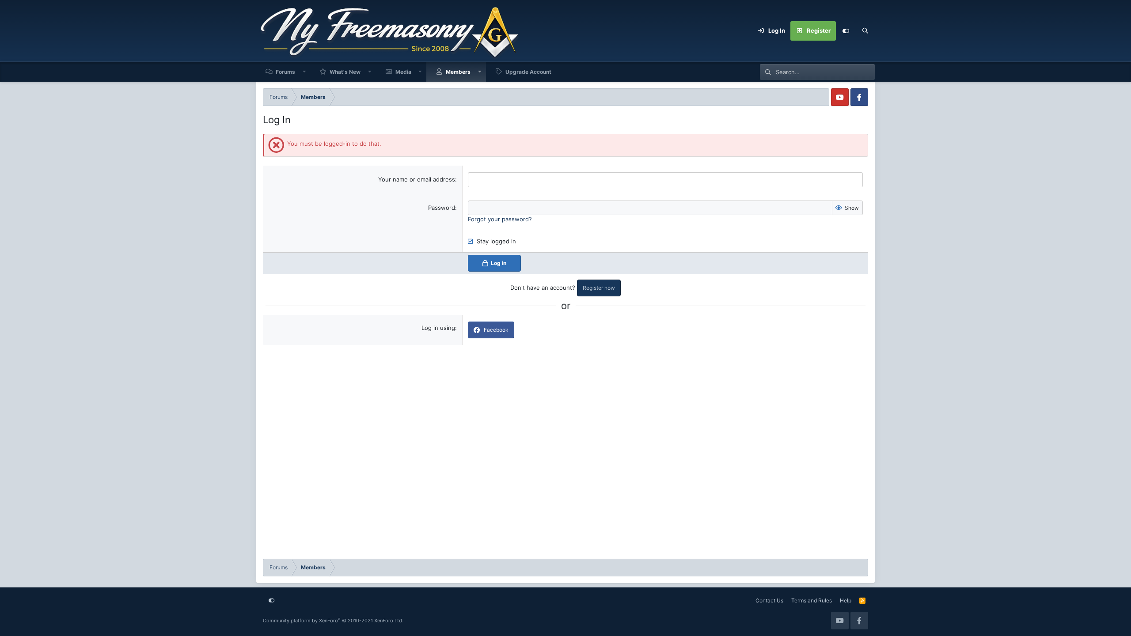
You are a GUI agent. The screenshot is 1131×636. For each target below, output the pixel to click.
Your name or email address (416, 179)
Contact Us (769, 600)
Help (845, 600)
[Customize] (845, 31)
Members (458, 71)
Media (403, 71)
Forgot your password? (500, 219)
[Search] (865, 31)
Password (441, 207)
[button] (304, 72)
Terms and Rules (811, 600)
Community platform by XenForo (333, 620)
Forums (285, 71)
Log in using (438, 327)
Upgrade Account (528, 71)
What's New (345, 71)
